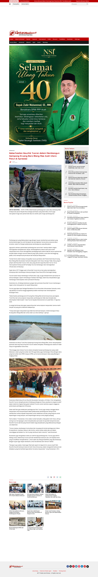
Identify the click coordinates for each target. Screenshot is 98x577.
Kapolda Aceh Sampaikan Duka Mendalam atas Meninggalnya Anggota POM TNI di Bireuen (77, 251)
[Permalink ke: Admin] (10, 162)
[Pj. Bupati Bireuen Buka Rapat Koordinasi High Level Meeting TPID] (35, 521)
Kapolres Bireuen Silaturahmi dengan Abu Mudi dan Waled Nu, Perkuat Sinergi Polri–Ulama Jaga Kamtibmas (77, 178)
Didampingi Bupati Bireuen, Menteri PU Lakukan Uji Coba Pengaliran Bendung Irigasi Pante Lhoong (77, 234)
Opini (34, 42)
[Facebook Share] (48, 477)
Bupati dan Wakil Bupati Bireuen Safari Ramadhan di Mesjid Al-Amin (34, 512)
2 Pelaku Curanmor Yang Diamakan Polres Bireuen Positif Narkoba (76, 245)
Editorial (28, 42)
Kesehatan (70, 39)
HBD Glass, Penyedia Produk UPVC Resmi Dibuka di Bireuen (16, 495)
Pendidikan (62, 39)
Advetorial (21, 42)
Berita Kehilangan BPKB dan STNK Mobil (16, 528)
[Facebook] (68, 566)
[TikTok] (87, 566)
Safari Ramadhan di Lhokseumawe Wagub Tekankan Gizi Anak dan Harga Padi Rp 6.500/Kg (53, 496)
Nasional (34, 39)
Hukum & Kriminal (19, 39)
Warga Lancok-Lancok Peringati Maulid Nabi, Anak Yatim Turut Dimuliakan (76, 167)
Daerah (28, 39)
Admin (13, 161)
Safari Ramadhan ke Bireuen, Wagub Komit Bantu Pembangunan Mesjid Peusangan (16, 512)
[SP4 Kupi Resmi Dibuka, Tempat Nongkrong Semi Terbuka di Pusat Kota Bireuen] (35, 488)
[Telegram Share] (57, 477)
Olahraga (77, 39)
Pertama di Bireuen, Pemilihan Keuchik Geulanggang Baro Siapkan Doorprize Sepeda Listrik (77, 223)
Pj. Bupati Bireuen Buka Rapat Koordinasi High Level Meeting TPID (34, 529)
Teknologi (45, 42)
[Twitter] (70, 566)
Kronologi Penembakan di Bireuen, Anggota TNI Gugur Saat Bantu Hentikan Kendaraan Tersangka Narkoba (78, 256)
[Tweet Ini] (51, 477)
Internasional (42, 39)
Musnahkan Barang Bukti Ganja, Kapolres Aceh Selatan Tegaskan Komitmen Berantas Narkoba (78, 218)
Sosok (39, 42)
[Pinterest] (73, 566)
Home (11, 39)
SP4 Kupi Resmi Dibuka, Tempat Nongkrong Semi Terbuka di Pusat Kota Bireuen (35, 496)
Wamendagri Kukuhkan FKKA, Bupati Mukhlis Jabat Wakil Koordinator (77, 183)
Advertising (35, 571)
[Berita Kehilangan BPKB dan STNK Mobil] (17, 521)
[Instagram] (79, 566)
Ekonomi (55, 39)
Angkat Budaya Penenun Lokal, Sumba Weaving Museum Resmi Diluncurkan (77, 240)
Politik (49, 39)
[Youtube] (85, 566)
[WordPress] (76, 566)
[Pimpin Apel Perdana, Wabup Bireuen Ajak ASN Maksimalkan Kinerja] (53, 505)
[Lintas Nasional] (23, 33)
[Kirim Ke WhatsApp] (60, 477)
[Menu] (10, 4)
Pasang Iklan (16, 4)
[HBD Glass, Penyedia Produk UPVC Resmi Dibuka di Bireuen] (17, 488)
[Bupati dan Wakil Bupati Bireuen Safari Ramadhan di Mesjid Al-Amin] (35, 505)
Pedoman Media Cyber (45, 571)
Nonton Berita (25, 4)
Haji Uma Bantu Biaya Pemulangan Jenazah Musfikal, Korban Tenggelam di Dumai (78, 194)
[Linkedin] (82, 566)
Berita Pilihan (13, 42)
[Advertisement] (49, 18)
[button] (87, 4)
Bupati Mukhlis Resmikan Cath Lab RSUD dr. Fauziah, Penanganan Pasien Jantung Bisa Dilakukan (77, 212)
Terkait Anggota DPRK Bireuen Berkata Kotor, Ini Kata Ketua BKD (77, 229)
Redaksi (55, 571)
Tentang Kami (62, 571)
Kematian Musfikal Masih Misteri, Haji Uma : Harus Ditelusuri (77, 189)
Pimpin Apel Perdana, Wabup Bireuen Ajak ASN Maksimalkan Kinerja (53, 512)
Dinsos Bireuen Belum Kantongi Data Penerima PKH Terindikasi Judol (26, 1)
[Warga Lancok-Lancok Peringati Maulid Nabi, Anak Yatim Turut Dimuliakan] (76, 157)
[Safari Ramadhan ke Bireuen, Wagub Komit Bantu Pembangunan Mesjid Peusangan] (17, 505)
